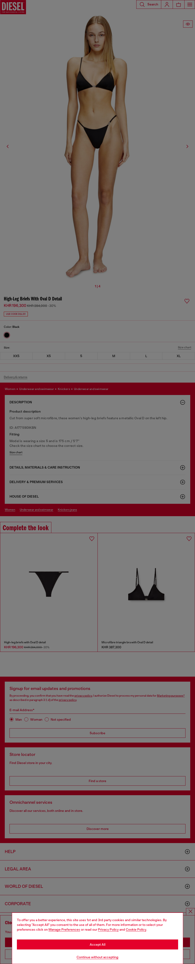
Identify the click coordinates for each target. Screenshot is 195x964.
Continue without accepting (97, 957)
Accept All (97, 944)
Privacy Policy (108, 929)
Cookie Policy (136, 929)
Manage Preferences (64, 929)
